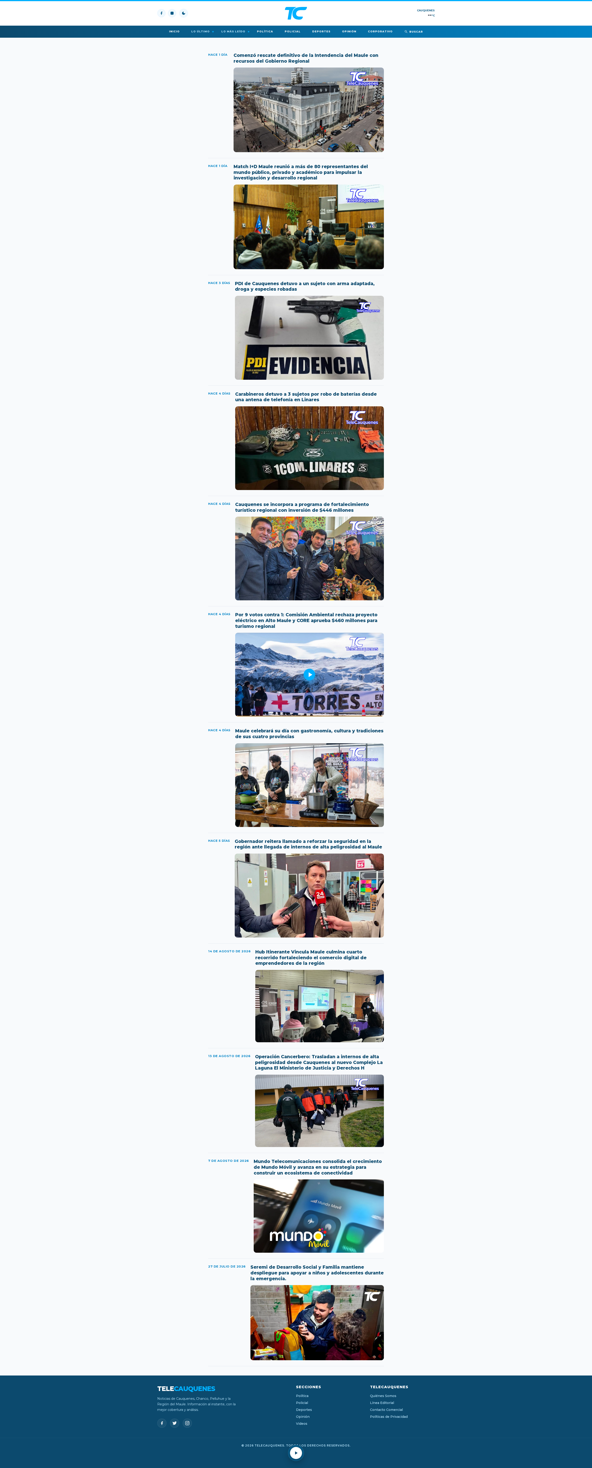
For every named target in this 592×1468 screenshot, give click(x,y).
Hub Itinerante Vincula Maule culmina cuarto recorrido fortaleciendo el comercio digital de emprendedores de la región (311, 957)
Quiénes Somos (383, 1396)
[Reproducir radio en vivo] (296, 1453)
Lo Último (200, 31)
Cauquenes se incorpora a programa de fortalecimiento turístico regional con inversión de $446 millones (302, 507)
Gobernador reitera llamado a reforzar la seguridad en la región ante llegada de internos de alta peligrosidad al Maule (308, 844)
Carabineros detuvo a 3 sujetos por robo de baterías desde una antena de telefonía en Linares (306, 397)
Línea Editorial (382, 1403)
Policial (293, 31)
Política (265, 31)
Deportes (321, 31)
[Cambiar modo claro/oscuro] (183, 13)
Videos (301, 1424)
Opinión (349, 31)
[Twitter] (174, 1423)
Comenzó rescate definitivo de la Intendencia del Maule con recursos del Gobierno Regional (306, 58)
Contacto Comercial (386, 1410)
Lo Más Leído (233, 31)
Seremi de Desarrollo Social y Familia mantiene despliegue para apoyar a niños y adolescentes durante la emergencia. (317, 1272)
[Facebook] (161, 13)
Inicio (174, 31)
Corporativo (380, 31)
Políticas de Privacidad (389, 1417)
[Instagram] (172, 13)
